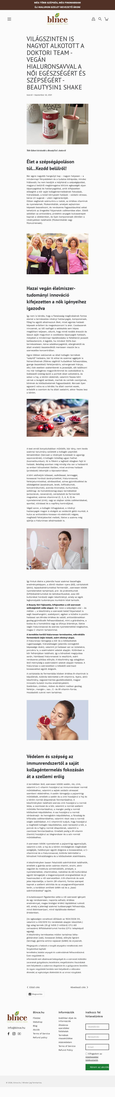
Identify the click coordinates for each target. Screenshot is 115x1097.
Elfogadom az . (94, 1057)
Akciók (36, 1029)
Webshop (37, 1022)
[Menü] (9, 19)
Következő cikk (78, 987)
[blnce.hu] (57, 18)
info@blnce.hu (16, 1027)
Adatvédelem (65, 1042)
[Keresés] (100, 19)
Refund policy (40, 1037)
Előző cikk (34, 987)
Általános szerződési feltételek (64, 1028)
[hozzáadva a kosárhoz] (106, 19)
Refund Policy (66, 1050)
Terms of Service (41, 1033)
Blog (35, 1026)
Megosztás (37, 994)
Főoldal (36, 1018)
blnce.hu (17, 1083)
